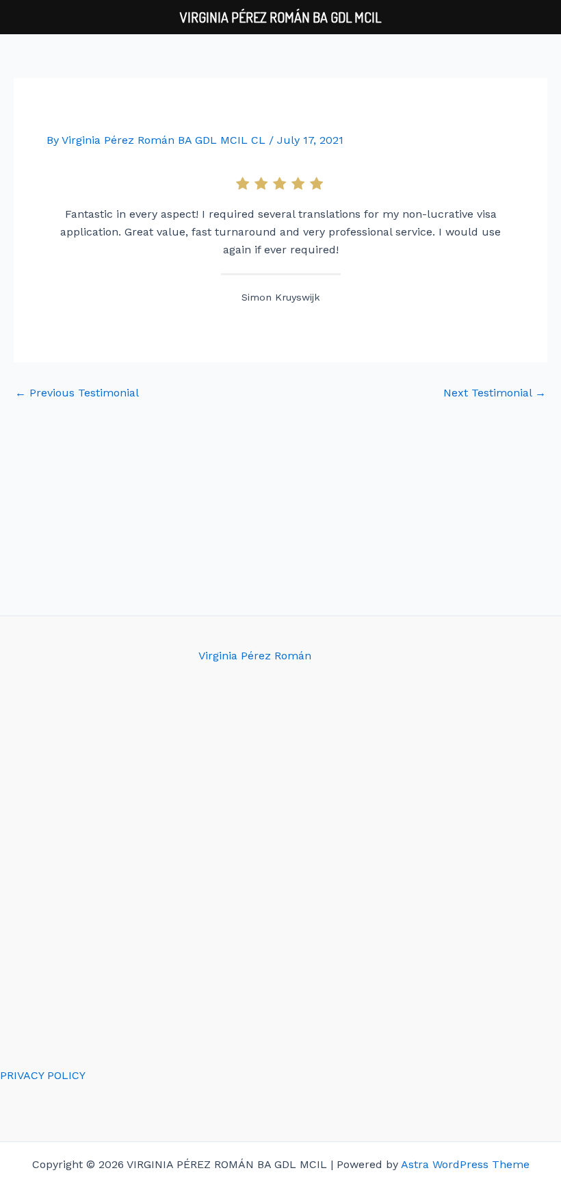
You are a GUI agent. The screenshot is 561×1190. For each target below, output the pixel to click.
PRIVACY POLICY (43, 1075)
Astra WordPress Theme (465, 1164)
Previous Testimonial (77, 393)
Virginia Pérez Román (254, 655)
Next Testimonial (494, 393)
